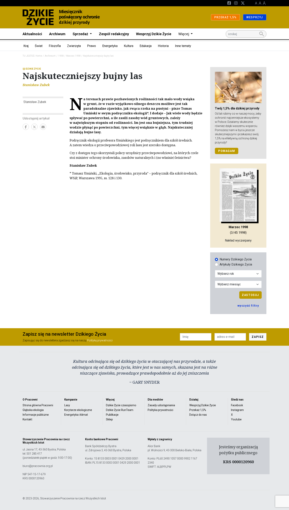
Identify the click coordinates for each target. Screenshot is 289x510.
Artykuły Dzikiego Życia (236, 264)
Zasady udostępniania (161, 405)
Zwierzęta (74, 46)
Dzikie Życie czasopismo (121, 405)
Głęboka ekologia (33, 410)
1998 (61, 55)
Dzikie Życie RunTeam (119, 410)
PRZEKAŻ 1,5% (225, 17)
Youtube (236, 419)
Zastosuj (250, 295)
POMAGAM (226, 151)
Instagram (237, 410)
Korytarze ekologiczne (78, 410)
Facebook (237, 405)
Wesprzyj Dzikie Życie (153, 34)
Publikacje (112, 414)
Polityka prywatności (160, 410)
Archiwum (57, 34)
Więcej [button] (184, 34)
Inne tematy (183, 46)
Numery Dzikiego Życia (236, 259)
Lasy (67, 405)
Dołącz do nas (198, 414)
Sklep (109, 419)
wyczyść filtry (248, 305)
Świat (38, 46)
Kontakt (27, 419)
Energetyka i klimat (76, 414)
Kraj (26, 46)
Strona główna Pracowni (38, 405)
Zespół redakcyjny (114, 34)
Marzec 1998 (73, 55)
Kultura (128, 46)
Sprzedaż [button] (81, 34)
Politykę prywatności (100, 340)
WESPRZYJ (254, 17)
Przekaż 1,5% (197, 410)
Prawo (91, 46)
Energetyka (110, 46)
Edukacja (146, 46)
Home (39, 55)
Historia (163, 46)
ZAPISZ (258, 336)
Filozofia (55, 46)
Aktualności (32, 34)
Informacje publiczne (36, 414)
